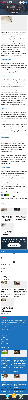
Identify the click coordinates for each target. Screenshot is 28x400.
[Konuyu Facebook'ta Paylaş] (2, 195)
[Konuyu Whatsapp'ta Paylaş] (7, 195)
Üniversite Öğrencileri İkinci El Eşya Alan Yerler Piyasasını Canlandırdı (7, 218)
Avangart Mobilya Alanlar (6, 290)
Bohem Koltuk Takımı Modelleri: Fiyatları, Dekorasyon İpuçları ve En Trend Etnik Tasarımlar (7, 364)
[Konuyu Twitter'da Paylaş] (5, 195)
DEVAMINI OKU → (5, 296)
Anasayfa (12, 12)
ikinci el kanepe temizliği (6, 198)
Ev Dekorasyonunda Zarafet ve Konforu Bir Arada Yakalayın (20, 362)
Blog (17, 12)
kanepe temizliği (15, 198)
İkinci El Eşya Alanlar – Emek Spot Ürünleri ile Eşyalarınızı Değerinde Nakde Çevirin (7, 310)
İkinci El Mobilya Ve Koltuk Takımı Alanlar (20, 290)
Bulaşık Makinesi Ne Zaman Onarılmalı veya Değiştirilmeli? (21, 218)
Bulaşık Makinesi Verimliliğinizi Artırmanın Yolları (7, 233)
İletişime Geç (15, 245)
